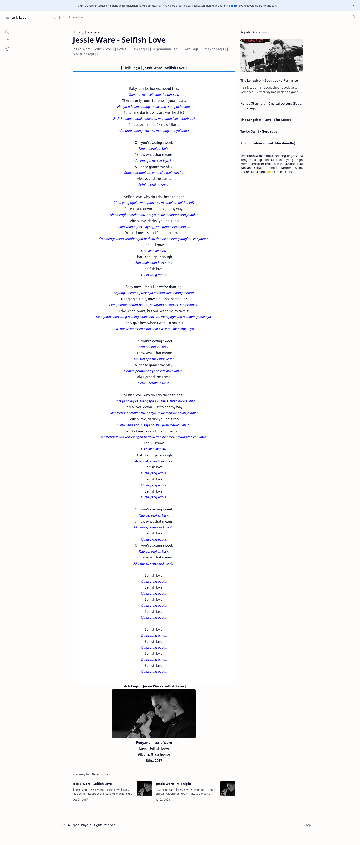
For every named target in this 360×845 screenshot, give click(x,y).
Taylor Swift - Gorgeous (258, 131)
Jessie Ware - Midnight (173, 784)
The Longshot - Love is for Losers (265, 119)
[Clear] (119, 17)
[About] (7, 40)
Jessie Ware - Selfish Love (92, 784)
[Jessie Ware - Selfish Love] (144, 788)
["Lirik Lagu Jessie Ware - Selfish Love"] (154, 713)
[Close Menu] (353, 6)
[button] (353, 17)
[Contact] (7, 49)
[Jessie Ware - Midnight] (227, 788)
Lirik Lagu (19, 17)
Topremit (233, 6)
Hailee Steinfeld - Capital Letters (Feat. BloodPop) (271, 105)
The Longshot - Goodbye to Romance (269, 80)
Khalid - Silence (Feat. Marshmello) (267, 143)
